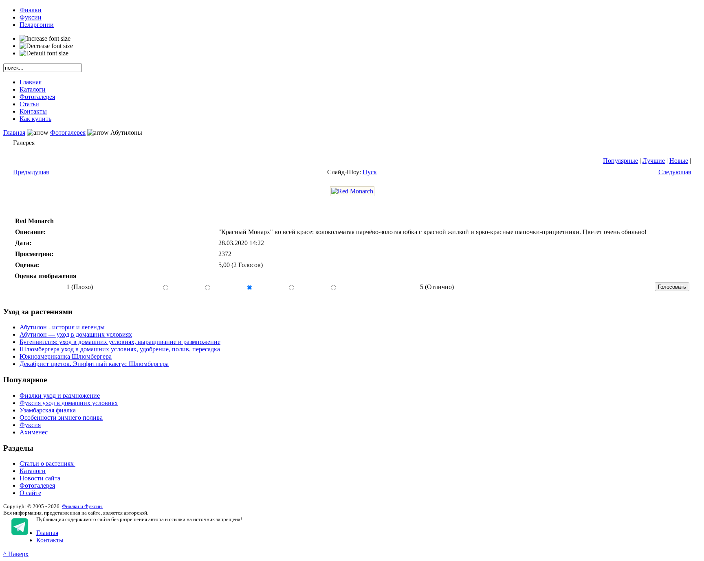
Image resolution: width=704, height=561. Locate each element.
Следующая (674, 172)
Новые (678, 160)
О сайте (30, 492)
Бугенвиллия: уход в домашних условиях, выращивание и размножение (120, 341)
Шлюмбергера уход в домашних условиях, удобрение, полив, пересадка (120, 349)
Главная (14, 132)
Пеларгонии (37, 24)
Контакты (50, 540)
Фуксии (31, 17)
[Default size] (44, 53)
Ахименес (34, 432)
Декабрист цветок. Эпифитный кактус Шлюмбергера (94, 363)
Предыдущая (31, 172)
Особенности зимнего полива (61, 417)
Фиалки (31, 10)
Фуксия (30, 424)
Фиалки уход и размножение (60, 395)
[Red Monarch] (352, 191)
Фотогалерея (68, 132)
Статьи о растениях (47, 463)
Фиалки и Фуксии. (82, 506)
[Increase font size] (45, 38)
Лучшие (653, 160)
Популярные (620, 160)
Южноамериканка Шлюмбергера (66, 356)
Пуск (370, 172)
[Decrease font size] (46, 46)
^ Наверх (16, 553)
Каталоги (33, 470)
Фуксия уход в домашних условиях (69, 402)
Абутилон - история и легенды (62, 327)
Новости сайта (40, 478)
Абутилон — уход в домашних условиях (76, 334)
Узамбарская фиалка (48, 410)
